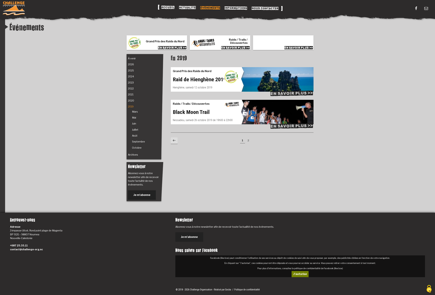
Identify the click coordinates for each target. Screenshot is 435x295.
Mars (135, 111)
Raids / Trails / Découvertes (191, 103)
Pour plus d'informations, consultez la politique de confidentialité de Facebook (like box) (300, 268)
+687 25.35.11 (19, 245)
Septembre (138, 141)
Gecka (228, 289)
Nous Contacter (264, 8)
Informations (235, 8)
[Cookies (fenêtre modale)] (429, 289)
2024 (131, 76)
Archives (133, 154)
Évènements (210, 7)
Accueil (167, 7)
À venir (132, 58)
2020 (131, 100)
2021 (130, 94)
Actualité (187, 7)
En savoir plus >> (292, 93)
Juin (134, 123)
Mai (134, 117)
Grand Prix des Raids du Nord (192, 71)
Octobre (137, 147)
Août (134, 135)
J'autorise (300, 274)
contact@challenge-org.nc (26, 249)
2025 (131, 70)
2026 (131, 64)
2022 (131, 88)
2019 (131, 106)
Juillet (135, 129)
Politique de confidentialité (247, 289)
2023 (131, 82)
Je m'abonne (141, 195)
